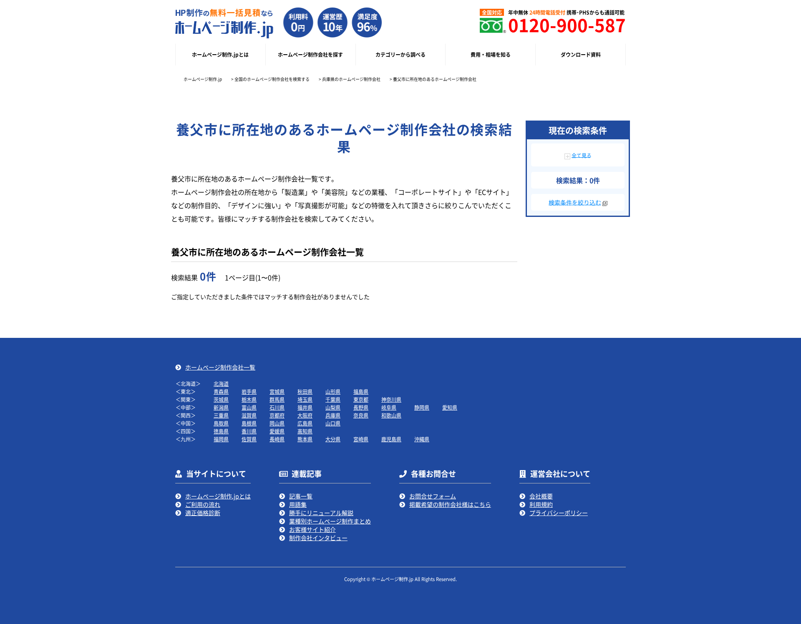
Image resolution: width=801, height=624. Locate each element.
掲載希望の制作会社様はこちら (450, 504)
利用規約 (541, 504)
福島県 (360, 391)
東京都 (360, 399)
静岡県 (421, 407)
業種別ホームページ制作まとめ (330, 521)
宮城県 (277, 391)
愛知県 (449, 407)
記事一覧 (300, 496)
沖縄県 (421, 439)
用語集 (298, 504)
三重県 (221, 415)
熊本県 (304, 439)
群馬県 (277, 399)
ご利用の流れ (202, 504)
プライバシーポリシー (558, 512)
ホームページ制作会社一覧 (220, 367)
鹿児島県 (391, 439)
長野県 (360, 407)
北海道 (221, 383)
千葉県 (332, 399)
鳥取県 (221, 423)
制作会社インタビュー (318, 537)
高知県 (304, 431)
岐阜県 (388, 407)
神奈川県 (391, 399)
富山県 (249, 407)
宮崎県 (360, 439)
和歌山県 (391, 415)
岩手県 (249, 391)
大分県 (332, 439)
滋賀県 (249, 415)
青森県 (221, 391)
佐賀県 (249, 439)
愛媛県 (277, 431)
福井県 (304, 407)
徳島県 (221, 431)
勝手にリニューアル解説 (321, 512)
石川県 (277, 407)
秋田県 (304, 391)
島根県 (249, 423)
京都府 (277, 415)
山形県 (332, 391)
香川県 (249, 431)
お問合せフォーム (432, 496)
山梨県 (332, 407)
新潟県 (221, 407)
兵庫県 (332, 415)
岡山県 (277, 423)
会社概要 (541, 496)
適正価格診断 (202, 512)
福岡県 (221, 439)
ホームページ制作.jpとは (218, 496)
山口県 (332, 423)
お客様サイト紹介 (312, 529)
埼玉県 (304, 399)
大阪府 (304, 415)
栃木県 (249, 399)
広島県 (304, 423)
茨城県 (221, 399)
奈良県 (360, 415)
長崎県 (277, 439)
